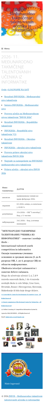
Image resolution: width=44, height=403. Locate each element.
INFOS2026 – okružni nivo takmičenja (22, 147)
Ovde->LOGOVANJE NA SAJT (15, 89)
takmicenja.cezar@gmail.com (15, 317)
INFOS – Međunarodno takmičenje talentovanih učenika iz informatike (22, 19)
